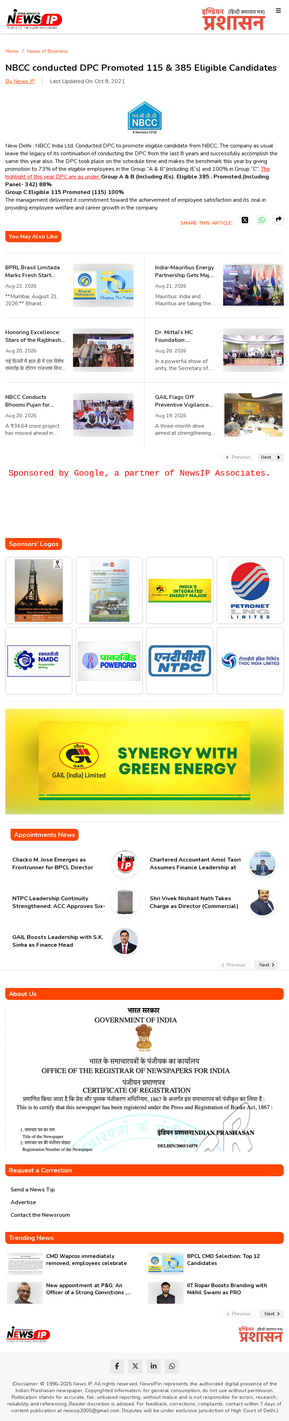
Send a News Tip (33, 1190)
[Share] (279, 220)
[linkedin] (154, 1366)
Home (12, 51)
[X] (245, 220)
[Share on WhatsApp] (262, 220)
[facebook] (117, 1366)
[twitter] (135, 1366)
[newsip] (34, 20)
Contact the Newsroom (40, 1215)
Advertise (23, 1202)
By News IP (20, 81)
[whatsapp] (172, 1366)
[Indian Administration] (233, 20)
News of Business (47, 51)
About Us (23, 994)
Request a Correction (40, 1170)
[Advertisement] (133, 517)
